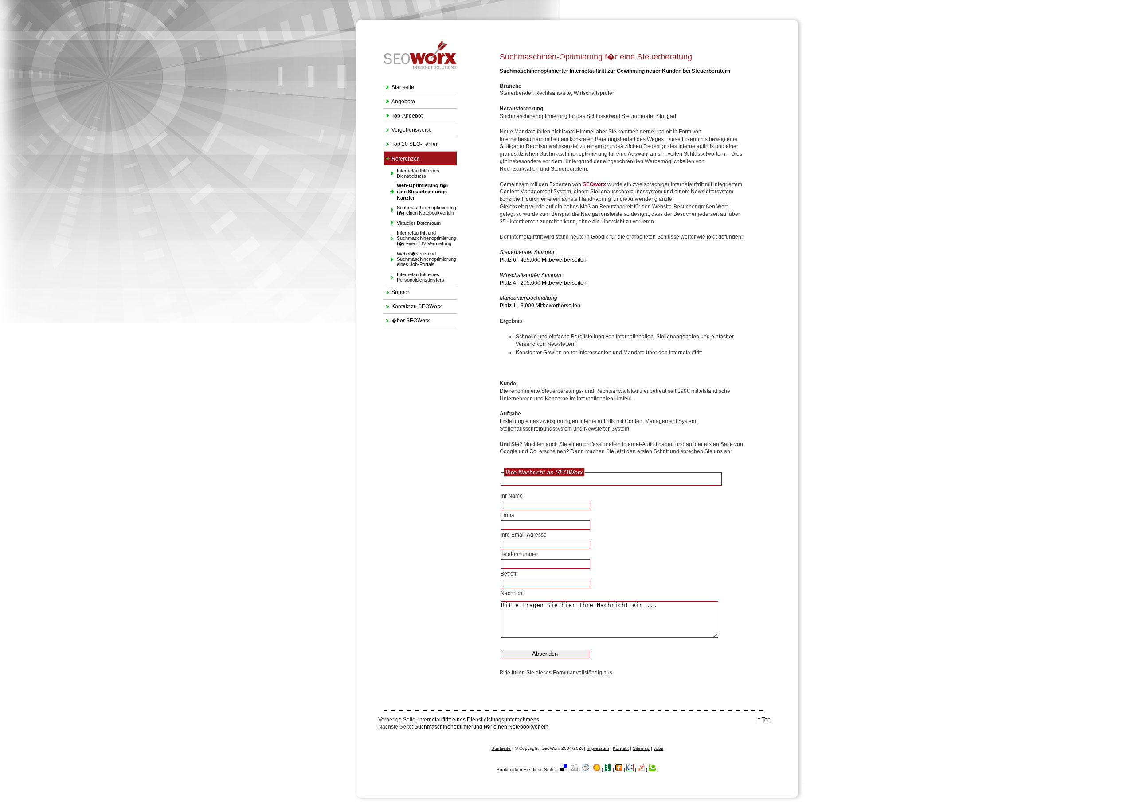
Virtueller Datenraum (412, 221)
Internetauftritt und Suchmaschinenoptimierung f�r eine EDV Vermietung (420, 237)
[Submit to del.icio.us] (563, 769)
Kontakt (621, 748)
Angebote (399, 99)
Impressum (598, 748)
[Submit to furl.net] (618, 769)
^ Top (764, 720)
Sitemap (641, 748)
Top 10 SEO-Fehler (411, 142)
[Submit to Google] (630, 769)
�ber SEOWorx (407, 319)
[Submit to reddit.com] (585, 769)
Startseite (399, 85)
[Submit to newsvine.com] (607, 769)
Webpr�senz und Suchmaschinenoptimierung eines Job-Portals (420, 258)
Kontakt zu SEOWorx (413, 305)
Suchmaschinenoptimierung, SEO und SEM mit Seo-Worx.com (577, 20)
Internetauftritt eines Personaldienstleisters (414, 276)
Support (397, 290)
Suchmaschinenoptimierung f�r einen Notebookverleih (420, 209)
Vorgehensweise (408, 128)
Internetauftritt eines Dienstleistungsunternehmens (478, 720)
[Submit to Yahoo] (641, 769)
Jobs (658, 748)
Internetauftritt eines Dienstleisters (411, 171)
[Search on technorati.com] (652, 769)
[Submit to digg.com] (574, 769)
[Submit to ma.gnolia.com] (596, 769)
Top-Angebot (403, 114)
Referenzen (402, 157)
